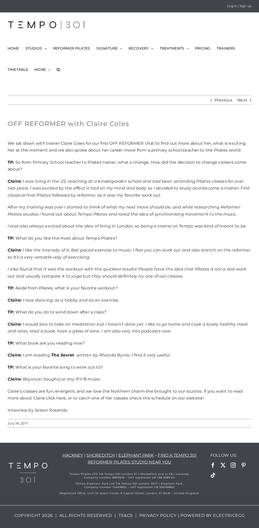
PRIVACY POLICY (158, 515)
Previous (223, 100)
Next (242, 100)
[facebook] (212, 465)
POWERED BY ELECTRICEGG (213, 515)
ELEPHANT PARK (136, 455)
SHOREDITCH (101, 455)
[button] (58, 69)
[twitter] (223, 465)
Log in (232, 6)
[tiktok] (212, 475)
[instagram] (233, 465)
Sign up (245, 6)
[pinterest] (243, 465)
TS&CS (126, 515)
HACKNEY (72, 455)
